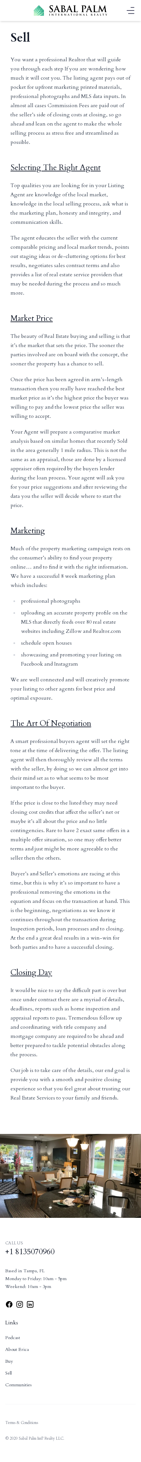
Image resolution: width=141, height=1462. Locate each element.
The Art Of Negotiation (50, 723)
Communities (18, 1385)
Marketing (27, 530)
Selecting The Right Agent (55, 167)
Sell (8, 1373)
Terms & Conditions (21, 1422)
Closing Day (31, 972)
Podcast (12, 1338)
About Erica (17, 1349)
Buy (9, 1361)
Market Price (31, 318)
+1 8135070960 (29, 1252)
